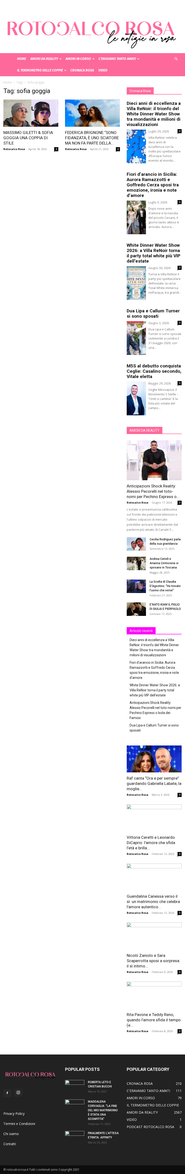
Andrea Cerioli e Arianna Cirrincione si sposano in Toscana (164, 563)
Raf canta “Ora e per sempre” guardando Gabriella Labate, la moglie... (154, 783)
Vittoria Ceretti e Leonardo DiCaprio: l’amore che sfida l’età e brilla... (151, 842)
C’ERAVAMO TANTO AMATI (117, 59)
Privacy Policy (14, 1113)
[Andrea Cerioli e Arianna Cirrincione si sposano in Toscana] (136, 563)
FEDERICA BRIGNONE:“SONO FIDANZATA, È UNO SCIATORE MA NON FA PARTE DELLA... (92, 137)
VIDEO (102, 70)
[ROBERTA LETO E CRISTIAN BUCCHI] (74, 1086)
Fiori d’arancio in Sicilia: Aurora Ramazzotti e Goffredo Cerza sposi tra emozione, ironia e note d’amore (153, 184)
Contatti (9, 1144)
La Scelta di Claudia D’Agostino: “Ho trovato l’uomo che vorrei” (165, 586)
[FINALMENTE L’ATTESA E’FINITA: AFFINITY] (74, 1137)
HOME (21, 59)
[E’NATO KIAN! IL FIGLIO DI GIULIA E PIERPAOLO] (136, 609)
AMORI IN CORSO (78, 59)
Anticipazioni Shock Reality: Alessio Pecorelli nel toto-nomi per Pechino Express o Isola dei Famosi (155, 710)
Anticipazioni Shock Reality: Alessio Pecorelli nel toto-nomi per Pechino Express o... (153, 491)
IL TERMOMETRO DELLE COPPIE (40, 70)
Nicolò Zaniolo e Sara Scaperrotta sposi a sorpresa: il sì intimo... (153, 960)
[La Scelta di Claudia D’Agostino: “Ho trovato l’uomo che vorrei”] (136, 586)
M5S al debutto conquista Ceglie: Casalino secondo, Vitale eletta (154, 371)
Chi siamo (11, 1133)
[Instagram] (18, 1093)
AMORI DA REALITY (44, 59)
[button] (176, 59)
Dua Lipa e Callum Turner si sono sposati (153, 313)
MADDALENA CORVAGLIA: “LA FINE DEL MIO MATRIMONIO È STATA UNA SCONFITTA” (103, 1110)
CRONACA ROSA (82, 70)
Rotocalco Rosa (14, 149)
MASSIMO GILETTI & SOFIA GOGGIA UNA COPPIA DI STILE (28, 137)
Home (7, 82)
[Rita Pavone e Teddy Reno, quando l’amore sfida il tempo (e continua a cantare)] (154, 995)
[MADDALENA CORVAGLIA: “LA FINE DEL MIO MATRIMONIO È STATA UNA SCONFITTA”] (74, 1106)
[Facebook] (7, 1093)
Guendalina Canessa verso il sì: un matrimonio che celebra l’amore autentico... (153, 901)
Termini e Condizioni (19, 1123)
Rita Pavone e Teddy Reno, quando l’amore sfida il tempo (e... (154, 1020)
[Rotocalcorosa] (92, 26)
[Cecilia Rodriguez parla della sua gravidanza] (136, 544)
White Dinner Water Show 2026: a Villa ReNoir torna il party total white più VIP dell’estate (153, 253)
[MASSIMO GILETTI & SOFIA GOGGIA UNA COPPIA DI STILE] (30, 113)
